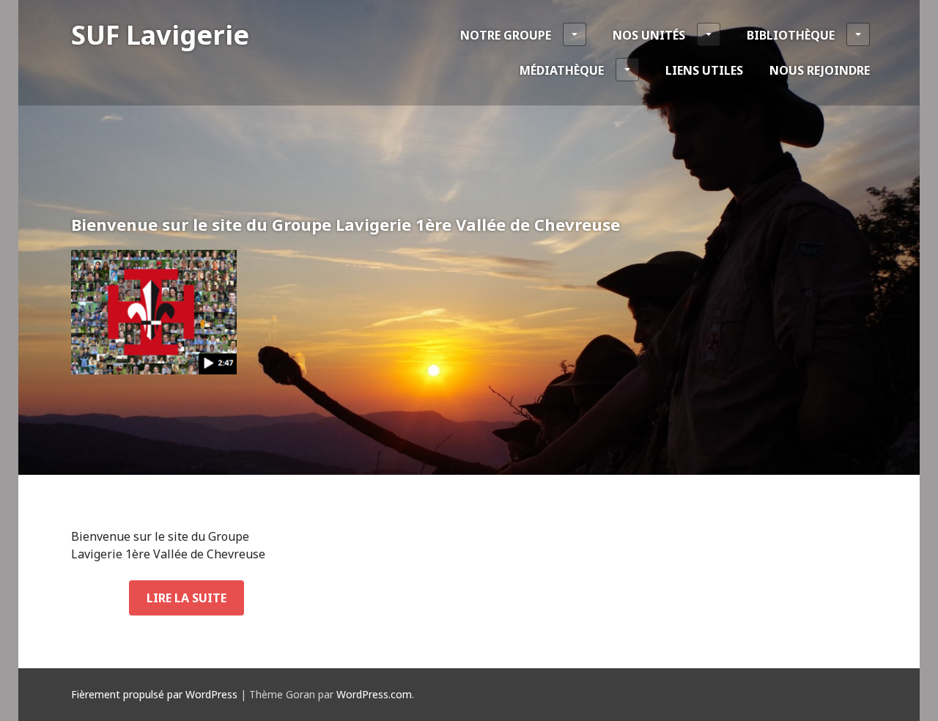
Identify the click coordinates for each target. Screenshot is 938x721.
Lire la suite (186, 598)
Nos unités (649, 35)
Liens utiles (704, 70)
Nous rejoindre (819, 70)
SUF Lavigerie (160, 35)
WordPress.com (374, 694)
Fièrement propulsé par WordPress (154, 694)
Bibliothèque (791, 35)
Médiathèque (562, 70)
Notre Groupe (505, 35)
